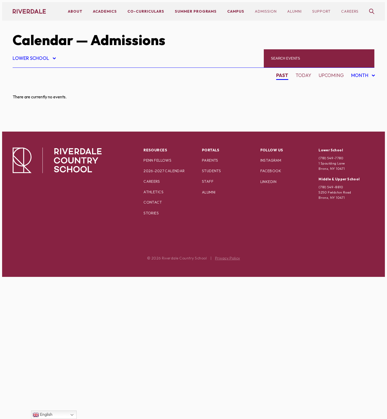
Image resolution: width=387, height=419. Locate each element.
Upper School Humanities (49, 402)
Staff (208, 181)
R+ (20, 328)
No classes (31, 291)
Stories (151, 213)
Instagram (270, 160)
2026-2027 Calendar (164, 170)
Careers (350, 11)
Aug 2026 (359, 87)
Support (321, 11)
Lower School (34, 59)
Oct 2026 (359, 105)
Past (282, 75)
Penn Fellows (157, 160)
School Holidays (38, 346)
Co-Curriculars (145, 11)
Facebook (270, 170)
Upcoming (331, 75)
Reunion (27, 337)
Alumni (294, 11)
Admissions (31, 88)
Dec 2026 (358, 124)
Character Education (44, 125)
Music (24, 282)
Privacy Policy (227, 258)
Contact (152, 202)
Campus (235, 11)
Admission (266, 11)
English (45, 414)
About (75, 11)
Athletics (153, 192)
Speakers (28, 356)
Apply (24, 116)
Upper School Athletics (47, 392)
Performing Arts (39, 309)
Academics (105, 11)
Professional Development (52, 319)
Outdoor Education (42, 300)
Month (360, 76)
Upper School (34, 383)
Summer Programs (196, 11)
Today (303, 75)
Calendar (43, 40)
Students (211, 170)
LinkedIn (268, 181)
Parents (210, 160)
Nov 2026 (359, 114)
